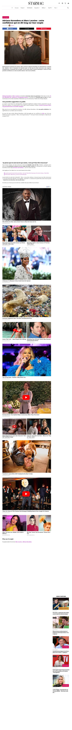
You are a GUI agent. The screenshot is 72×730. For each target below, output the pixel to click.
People (22, 7)
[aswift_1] (36, 12)
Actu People (65, 646)
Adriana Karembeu (6, 96)
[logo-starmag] (36, 3)
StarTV (49, 7)
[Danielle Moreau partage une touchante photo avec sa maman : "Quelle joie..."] (61, 642)
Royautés (36, 7)
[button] (59, 4)
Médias (43, 7)
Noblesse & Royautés (64, 608)
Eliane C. (12, 25)
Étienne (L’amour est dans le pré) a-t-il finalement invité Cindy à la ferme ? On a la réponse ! (61, 633)
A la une (16, 7)
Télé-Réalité (29, 7)
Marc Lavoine (16, 96)
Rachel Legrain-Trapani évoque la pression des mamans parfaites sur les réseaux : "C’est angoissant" (61, 671)
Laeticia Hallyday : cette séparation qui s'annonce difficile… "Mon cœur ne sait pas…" (60, 691)
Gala (43, 113)
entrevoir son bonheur (18, 167)
